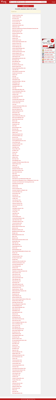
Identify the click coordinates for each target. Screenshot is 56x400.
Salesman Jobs (15, 313)
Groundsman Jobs (15, 167)
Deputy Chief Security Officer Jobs (18, 115)
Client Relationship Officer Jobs (18, 89)
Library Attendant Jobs (16, 216)
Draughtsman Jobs (15, 124)
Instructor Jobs (15, 186)
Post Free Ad (26, 6)
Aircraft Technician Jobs (16, 31)
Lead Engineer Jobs (16, 209)
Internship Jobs (15, 195)
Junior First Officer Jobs (16, 201)
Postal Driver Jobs (15, 254)
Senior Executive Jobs (16, 320)
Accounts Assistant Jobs (17, 20)
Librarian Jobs (15, 214)
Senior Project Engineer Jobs (17, 330)
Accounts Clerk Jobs (16, 21)
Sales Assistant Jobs (16, 308)
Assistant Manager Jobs (16, 46)
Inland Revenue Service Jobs (17, 183)
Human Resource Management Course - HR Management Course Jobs (25, 180)
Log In (54, 1)
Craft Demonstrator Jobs (16, 107)
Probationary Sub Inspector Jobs (18, 262)
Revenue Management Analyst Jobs (19, 304)
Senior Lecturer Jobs (16, 325)
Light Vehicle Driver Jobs (17, 219)
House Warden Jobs (16, 175)
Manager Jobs (15, 233)
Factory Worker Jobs (16, 142)
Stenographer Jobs (15, 341)
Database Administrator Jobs (17, 110)
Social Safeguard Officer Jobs (17, 335)
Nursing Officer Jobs (16, 241)
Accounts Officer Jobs (16, 23)
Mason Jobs (14, 236)
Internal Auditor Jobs (16, 193)
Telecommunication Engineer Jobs (18, 370)
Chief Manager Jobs (16, 82)
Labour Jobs (14, 206)
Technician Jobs (15, 366)
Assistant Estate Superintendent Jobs (19, 41)
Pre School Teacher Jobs (17, 257)
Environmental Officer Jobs (17, 135)
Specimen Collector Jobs (17, 338)
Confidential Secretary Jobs (17, 96)
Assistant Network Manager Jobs (18, 48)
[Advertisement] (48, 21)
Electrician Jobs (15, 129)
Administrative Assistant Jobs (18, 25)
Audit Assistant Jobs (16, 56)
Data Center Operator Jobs (17, 109)
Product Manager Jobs (16, 266)
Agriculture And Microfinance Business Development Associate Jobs (25, 28)
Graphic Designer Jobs (16, 163)
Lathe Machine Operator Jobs (17, 208)
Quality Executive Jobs (16, 287)
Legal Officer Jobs (15, 213)
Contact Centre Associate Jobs (18, 101)
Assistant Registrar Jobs (17, 53)
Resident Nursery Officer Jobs (18, 300)
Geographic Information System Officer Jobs (20, 162)
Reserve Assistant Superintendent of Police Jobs (21, 299)
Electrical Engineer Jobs (16, 127)
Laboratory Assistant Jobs (17, 203)
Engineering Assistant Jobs (17, 134)
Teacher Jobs (14, 358)
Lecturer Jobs (15, 211)
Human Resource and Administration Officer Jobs (21, 178)
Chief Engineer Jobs (16, 79)
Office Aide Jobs (15, 242)
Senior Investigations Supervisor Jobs (19, 322)
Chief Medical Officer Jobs (17, 86)
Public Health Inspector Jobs (17, 284)
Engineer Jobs (15, 132)
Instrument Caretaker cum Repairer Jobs (19, 190)
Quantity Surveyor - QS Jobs (17, 289)
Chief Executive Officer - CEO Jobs (18, 81)
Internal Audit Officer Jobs (17, 191)
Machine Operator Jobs (16, 224)
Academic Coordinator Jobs (17, 15)
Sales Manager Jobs (16, 310)
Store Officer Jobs (15, 343)
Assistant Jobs (15, 38)
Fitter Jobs (14, 153)
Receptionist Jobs (15, 294)
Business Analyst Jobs (16, 66)
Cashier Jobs (14, 74)
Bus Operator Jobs (15, 63)
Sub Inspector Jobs (16, 346)
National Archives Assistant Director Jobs (20, 239)
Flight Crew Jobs (15, 155)
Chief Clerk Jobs (15, 77)
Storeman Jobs (15, 345)
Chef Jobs (14, 76)
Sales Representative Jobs (17, 312)
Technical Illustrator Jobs (17, 361)
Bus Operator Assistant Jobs (17, 64)
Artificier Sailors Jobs (16, 36)
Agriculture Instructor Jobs (17, 30)
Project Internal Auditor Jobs (17, 277)
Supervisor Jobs (15, 350)
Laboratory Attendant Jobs (17, 205)
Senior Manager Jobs (16, 327)
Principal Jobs (15, 259)
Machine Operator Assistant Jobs (18, 226)
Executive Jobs (15, 137)
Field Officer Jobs (15, 147)
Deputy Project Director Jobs (17, 119)
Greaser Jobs (14, 165)
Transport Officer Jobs (16, 379)
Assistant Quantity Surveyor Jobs (18, 51)
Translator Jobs (15, 376)
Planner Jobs (14, 247)
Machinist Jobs (15, 228)
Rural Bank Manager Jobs (17, 305)
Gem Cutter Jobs (15, 158)
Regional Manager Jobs (16, 295)
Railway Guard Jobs (16, 292)
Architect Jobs (15, 35)
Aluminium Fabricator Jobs (17, 33)
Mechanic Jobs (15, 238)
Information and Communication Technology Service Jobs (23, 181)
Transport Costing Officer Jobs (18, 378)
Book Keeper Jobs (15, 59)
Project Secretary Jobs (16, 280)
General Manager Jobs (16, 160)
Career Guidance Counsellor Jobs (18, 71)
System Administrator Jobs (17, 356)
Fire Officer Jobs (15, 150)
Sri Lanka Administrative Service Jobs (19, 340)
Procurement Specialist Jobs (17, 264)
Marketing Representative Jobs (18, 234)
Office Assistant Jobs (16, 244)
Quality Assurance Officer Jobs (18, 285)
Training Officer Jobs (16, 374)
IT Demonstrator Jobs (16, 196)
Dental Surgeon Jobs (16, 114)
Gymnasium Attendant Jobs (17, 168)
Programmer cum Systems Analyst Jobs (19, 271)
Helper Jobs (14, 173)
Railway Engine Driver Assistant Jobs (19, 290)
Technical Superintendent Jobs (18, 365)
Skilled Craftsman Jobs (16, 333)
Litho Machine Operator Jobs (17, 221)
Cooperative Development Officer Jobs (19, 106)
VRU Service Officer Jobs (17, 386)
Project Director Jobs (16, 274)
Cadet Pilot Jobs (15, 69)
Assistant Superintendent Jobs (18, 54)
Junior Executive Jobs (16, 200)
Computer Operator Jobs (17, 92)
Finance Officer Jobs (16, 148)
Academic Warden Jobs (16, 16)
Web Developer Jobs (16, 388)
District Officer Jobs (16, 122)
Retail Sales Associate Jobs (17, 302)
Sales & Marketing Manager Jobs (18, 307)
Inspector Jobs (15, 185)
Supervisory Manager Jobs (17, 351)
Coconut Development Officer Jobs (18, 91)
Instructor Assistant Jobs (17, 188)
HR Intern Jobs (15, 176)
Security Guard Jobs (16, 315)
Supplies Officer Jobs (16, 353)
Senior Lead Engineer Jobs (17, 323)
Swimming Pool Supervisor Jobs (18, 355)
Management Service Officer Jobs (18, 231)
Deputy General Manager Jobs (18, 117)
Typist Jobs (14, 381)
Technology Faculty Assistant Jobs (19, 368)
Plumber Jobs (14, 252)
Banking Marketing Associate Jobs (18, 58)
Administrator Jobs (15, 26)
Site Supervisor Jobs (16, 332)
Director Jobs (14, 120)
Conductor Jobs (15, 94)
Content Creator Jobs (16, 102)
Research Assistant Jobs (17, 297)
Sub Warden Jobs (15, 348)
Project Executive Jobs (16, 275)
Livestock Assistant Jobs (17, 223)
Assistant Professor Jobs (17, 49)
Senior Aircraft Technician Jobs (18, 318)
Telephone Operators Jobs (17, 371)
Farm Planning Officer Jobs (17, 143)
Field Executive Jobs (16, 145)
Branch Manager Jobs (16, 61)
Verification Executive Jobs (17, 383)
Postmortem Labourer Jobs (17, 256)
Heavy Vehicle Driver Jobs (17, 172)
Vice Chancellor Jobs (16, 384)
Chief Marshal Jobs (16, 84)
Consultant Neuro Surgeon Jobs (18, 99)
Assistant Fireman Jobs (16, 43)
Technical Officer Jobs (16, 363)
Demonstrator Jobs (15, 112)
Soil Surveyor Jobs (15, 337)
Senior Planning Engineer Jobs (18, 328)
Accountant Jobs (15, 18)
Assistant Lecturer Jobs (16, 44)
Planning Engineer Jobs (16, 249)
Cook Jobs (14, 104)
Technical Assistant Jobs (17, 360)
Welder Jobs (14, 389)
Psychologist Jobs (15, 282)
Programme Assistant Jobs (17, 269)
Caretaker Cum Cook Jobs (17, 73)
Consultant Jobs (15, 97)
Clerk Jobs (14, 87)
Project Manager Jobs (16, 279)
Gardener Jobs (15, 157)
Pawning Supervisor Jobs (17, 246)
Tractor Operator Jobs (16, 373)
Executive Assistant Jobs (17, 139)
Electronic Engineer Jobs (17, 130)
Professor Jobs (15, 267)
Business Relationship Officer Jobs (19, 68)
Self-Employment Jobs (16, 317)
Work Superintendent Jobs (17, 393)
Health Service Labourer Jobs (17, 170)
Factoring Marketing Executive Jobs (19, 140)
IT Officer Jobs (15, 198)
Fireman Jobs (14, 152)
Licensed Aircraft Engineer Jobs (18, 218)
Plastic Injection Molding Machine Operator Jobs (21, 251)
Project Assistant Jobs (16, 272)
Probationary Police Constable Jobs (19, 261)
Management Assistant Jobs (17, 229)
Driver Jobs (14, 125)
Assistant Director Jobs (16, 40)
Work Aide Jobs (15, 391)
